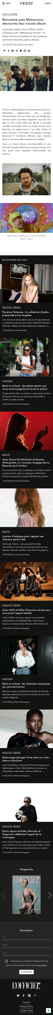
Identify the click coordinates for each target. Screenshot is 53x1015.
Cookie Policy (26, 1010)
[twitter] (21, 51)
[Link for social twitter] (18, 996)
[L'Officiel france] (26, 3)
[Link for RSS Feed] (35, 996)
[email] (4, 51)
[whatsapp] (25, 51)
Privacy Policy (41, 965)
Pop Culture (9, 14)
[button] (47, 179)
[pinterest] (13, 51)
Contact (26, 1002)
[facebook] (8, 51)
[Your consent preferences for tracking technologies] (48, 1010)
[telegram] (29, 51)
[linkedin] (17, 51)
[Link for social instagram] (29, 996)
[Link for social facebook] (23, 996)
